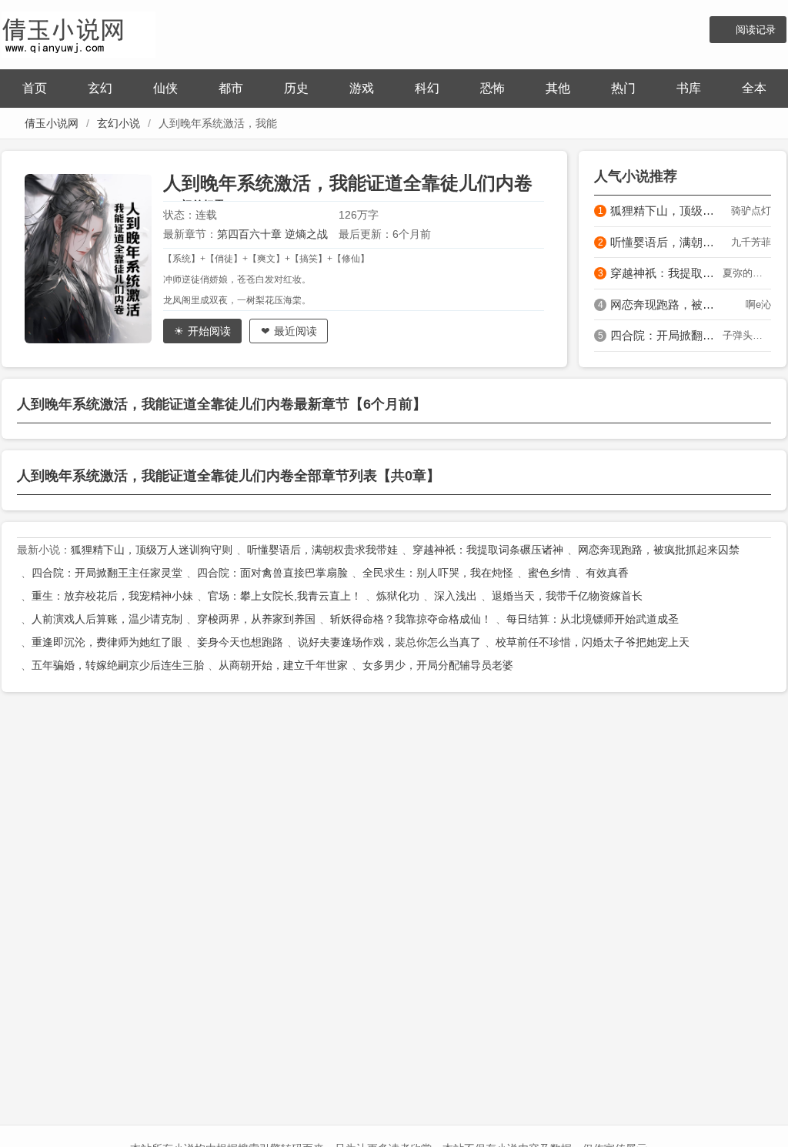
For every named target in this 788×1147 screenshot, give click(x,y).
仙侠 (165, 88)
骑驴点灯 (751, 210)
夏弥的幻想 (747, 273)
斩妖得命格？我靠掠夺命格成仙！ (411, 619)
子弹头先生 (747, 335)
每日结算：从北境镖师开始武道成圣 (592, 619)
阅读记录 (756, 29)
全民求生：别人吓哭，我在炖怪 (437, 573)
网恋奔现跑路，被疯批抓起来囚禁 (666, 304)
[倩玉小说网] (78, 32)
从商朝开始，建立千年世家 (283, 665)
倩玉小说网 (51, 123)
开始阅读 (209, 331)
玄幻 (100, 88)
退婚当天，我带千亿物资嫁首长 (567, 596)
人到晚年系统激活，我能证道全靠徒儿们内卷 (348, 182)
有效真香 (607, 573)
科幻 (427, 88)
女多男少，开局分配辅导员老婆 (437, 665)
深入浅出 (455, 596)
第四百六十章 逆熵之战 (272, 234)
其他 (558, 88)
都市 (231, 88)
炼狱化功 (397, 596)
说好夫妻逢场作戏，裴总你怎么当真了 (389, 642)
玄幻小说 (118, 123)
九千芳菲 (751, 242)
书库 (688, 88)
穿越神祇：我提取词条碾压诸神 (666, 272)
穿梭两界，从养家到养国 (256, 619)
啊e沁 (758, 304)
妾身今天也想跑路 (240, 642)
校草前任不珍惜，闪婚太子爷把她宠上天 (593, 642)
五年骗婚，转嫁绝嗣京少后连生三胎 (118, 665)
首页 (34, 88)
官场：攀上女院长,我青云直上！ (285, 596)
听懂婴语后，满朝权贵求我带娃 (666, 242)
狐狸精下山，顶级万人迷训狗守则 (666, 210)
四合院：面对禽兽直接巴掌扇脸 (272, 573)
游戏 (361, 88)
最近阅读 (295, 331)
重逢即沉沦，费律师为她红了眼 (107, 642)
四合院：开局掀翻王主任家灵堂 (666, 335)
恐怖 (492, 88)
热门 (623, 88)
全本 (754, 88)
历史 (296, 88)
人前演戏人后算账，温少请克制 (107, 619)
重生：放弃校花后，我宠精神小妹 (112, 596)
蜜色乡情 (549, 573)
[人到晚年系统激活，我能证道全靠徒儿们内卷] (94, 258)
